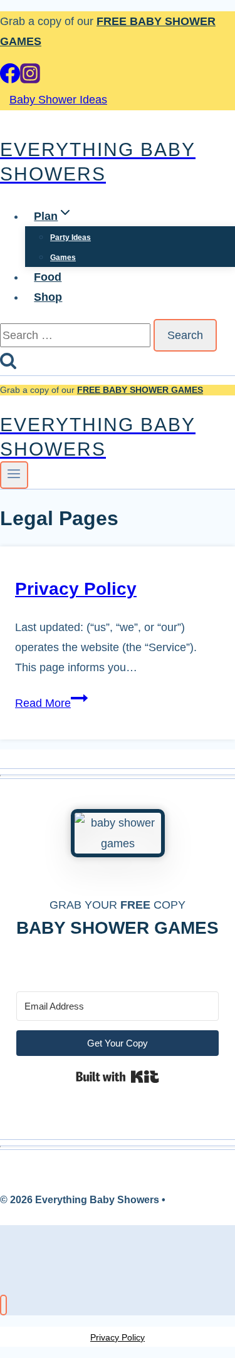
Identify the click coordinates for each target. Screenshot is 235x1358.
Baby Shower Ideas (58, 99)
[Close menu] (3, 1305)
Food (47, 277)
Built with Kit (117, 1076)
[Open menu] (14, 475)
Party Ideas (70, 237)
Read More (51, 703)
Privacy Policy (76, 588)
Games (63, 257)
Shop (48, 297)
